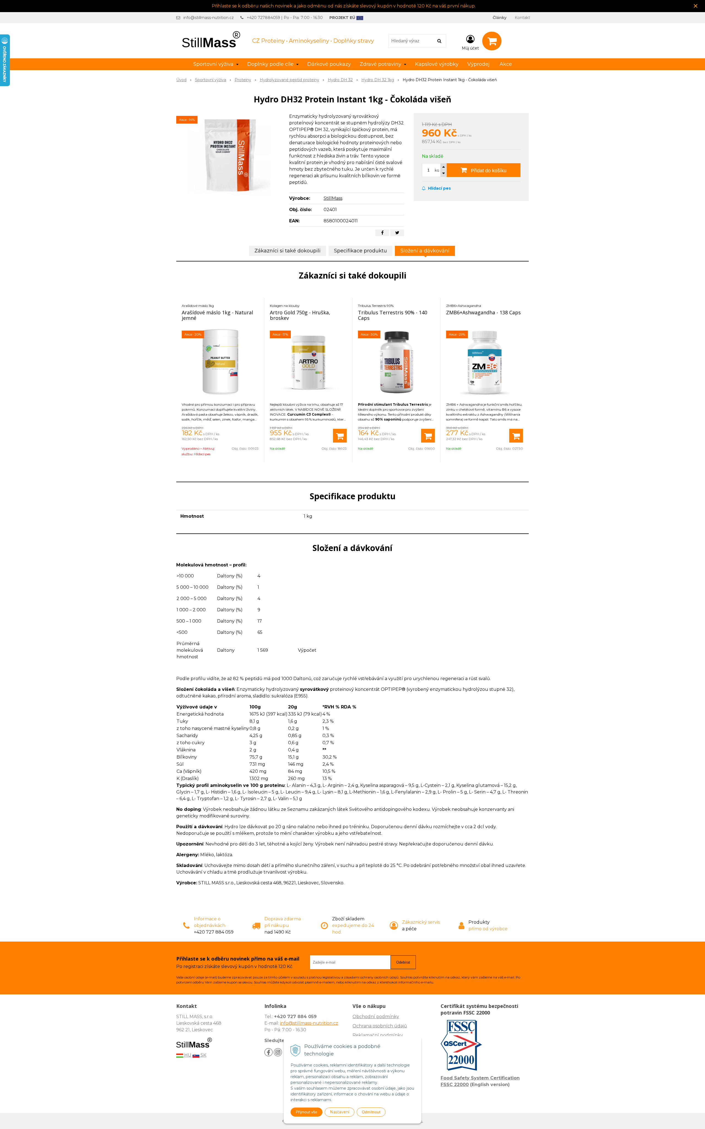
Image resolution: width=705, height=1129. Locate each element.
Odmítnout (371, 1112)
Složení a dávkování (424, 251)
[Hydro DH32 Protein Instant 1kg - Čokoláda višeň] (229, 154)
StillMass (333, 198)
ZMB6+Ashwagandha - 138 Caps (483, 312)
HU (187, 1055)
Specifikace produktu (360, 251)
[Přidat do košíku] (340, 436)
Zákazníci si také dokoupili (287, 251)
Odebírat (403, 962)
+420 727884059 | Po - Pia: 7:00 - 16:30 (285, 17)
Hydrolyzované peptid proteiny (289, 79)
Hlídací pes (439, 188)
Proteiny (243, 79)
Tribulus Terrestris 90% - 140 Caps (392, 315)
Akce (506, 64)
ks (437, 170)
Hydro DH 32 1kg (377, 79)
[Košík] (492, 41)
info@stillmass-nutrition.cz (208, 17)
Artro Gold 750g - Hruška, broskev (300, 315)
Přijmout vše (306, 1112)
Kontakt (522, 17)
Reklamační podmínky (377, 1035)
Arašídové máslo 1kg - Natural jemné (217, 315)
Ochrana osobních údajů (379, 1026)
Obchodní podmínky (375, 1016)
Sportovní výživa (210, 79)
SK (202, 1055)
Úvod (181, 79)
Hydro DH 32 (340, 79)
